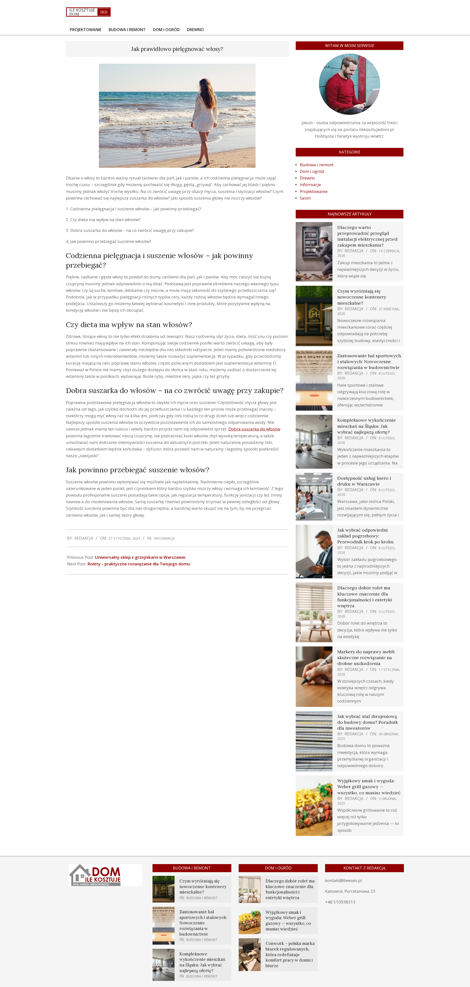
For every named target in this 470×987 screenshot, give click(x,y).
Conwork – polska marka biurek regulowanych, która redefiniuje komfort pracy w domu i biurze (290, 954)
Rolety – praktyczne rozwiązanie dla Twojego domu (138, 564)
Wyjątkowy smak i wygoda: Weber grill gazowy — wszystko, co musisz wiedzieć (369, 786)
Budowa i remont (316, 164)
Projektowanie (314, 191)
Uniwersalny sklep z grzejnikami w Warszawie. (140, 557)
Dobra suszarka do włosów (254, 429)
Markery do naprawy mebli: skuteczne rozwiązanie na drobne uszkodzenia (366, 657)
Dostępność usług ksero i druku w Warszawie (364, 481)
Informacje (164, 538)
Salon (305, 198)
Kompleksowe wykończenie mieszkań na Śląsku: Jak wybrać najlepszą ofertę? (366, 426)
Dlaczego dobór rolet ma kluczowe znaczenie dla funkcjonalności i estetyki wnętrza (364, 596)
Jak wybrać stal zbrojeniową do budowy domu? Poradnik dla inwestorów (367, 722)
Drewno (307, 178)
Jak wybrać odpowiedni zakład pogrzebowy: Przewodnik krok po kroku (365, 536)
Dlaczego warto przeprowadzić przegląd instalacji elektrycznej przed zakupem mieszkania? (367, 236)
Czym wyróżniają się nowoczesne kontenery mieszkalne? (361, 297)
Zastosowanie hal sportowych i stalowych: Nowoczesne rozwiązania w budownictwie (369, 361)
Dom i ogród (312, 171)
